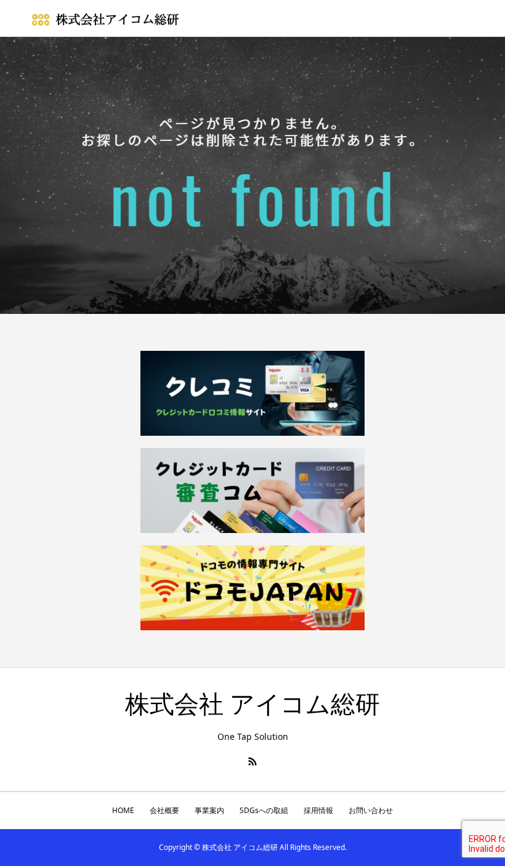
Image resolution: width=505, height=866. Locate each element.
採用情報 (318, 810)
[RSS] (252, 761)
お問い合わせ (371, 810)
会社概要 (164, 810)
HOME (123, 810)
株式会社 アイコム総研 (252, 704)
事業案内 (209, 810)
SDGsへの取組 (264, 810)
